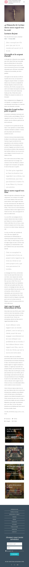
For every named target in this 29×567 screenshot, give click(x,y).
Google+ (8, 421)
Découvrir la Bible (14, 514)
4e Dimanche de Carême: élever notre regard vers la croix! (14, 27)
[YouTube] (17, 564)
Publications (14, 526)
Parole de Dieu (14, 511)
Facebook (7, 418)
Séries (14, 519)
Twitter (15, 418)
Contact (14, 531)
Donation (14, 529)
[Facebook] (11, 564)
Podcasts (14, 521)
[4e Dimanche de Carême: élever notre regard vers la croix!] (14, 13)
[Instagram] (14, 564)
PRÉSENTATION (14, 509)
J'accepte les (15, 551)
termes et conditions (18, 551)
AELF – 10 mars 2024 (9, 38)
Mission (14, 516)
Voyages (14, 524)
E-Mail (15, 421)
